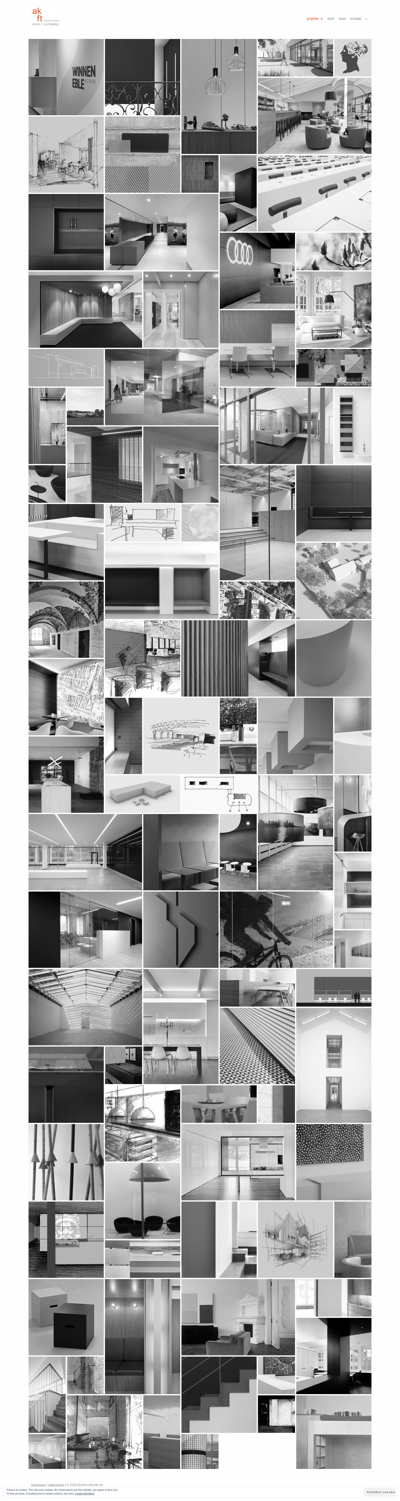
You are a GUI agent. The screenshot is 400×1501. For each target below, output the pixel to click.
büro (331, 18)
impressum (38, 1484)
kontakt (355, 18)
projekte (313, 18)
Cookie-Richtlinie (84, 1493)
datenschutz (56, 1484)
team (342, 18)
